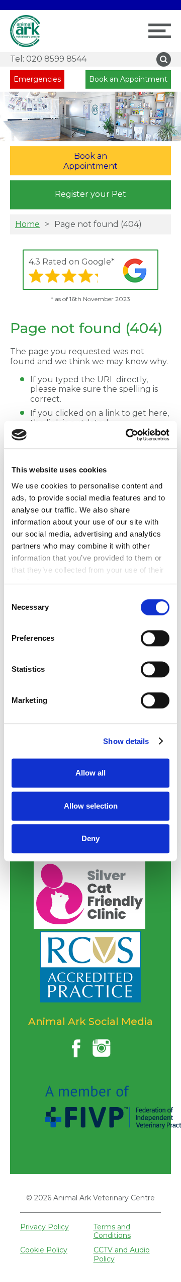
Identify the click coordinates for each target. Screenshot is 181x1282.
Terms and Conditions (112, 1231)
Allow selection (91, 806)
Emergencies (37, 79)
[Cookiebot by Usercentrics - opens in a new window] (127, 434)
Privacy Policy (44, 1226)
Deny (90, 838)
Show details (126, 741)
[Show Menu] (159, 31)
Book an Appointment (128, 79)
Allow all (90, 772)
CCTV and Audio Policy (122, 1254)
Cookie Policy (43, 1249)
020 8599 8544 (48, 59)
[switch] (155, 638)
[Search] (163, 59)
